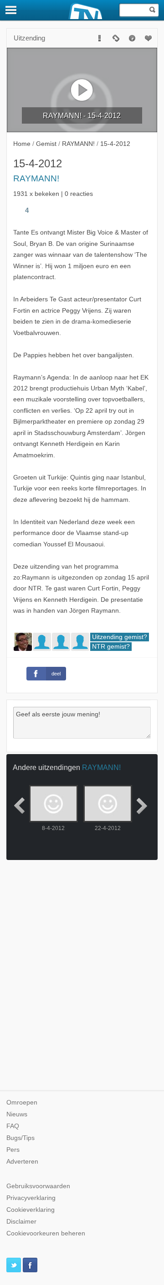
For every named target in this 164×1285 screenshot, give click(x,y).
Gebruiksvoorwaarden (38, 1186)
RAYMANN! (36, 178)
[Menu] (11, 10)
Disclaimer (21, 1221)
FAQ (12, 1126)
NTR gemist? (111, 646)
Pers (13, 1149)
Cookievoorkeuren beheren (45, 1233)
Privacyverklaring (31, 1198)
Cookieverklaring (30, 1209)
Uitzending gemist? (119, 637)
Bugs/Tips (20, 1138)
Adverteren (22, 1161)
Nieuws (16, 1114)
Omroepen (21, 1102)
